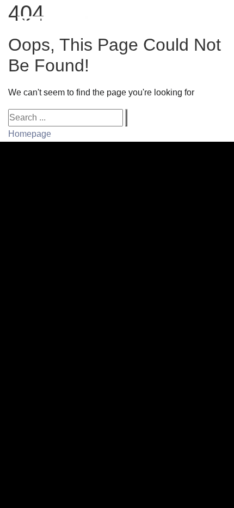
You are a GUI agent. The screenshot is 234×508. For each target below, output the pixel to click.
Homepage (29, 133)
